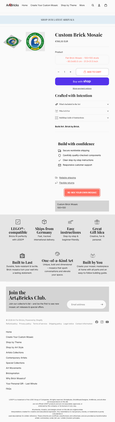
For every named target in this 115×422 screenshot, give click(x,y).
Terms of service (40, 324)
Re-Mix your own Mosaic (82, 192)
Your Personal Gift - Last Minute (21, 383)
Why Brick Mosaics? (16, 378)
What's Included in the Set (69, 104)
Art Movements (13, 368)
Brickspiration (12, 373)
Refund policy (12, 324)
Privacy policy (25, 324)
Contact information (83, 324)
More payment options (82, 88)
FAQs (8, 388)
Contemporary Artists (16, 357)
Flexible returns (66, 182)
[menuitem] (82, 5)
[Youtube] (107, 322)
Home (9, 332)
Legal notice (68, 324)
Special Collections (15, 363)
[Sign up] (102, 304)
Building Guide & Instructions (71, 117)
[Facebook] (97, 322)
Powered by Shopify (34, 320)
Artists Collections (15, 352)
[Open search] (93, 5)
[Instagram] (102, 322)
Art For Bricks (19, 320)
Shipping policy (55, 324)
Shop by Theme (14, 342)
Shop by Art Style (14, 347)
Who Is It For (64, 111)
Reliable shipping (67, 177)
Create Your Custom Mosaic (19, 337)
